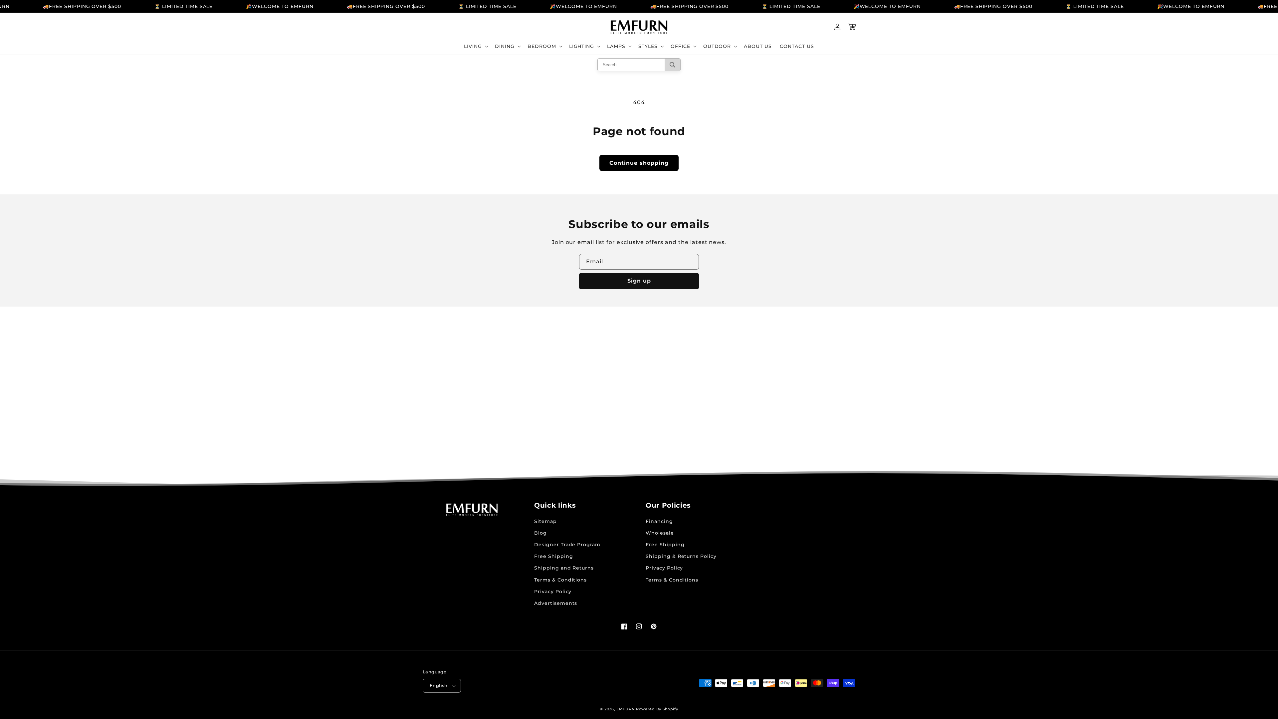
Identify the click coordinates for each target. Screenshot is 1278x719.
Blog (540, 533)
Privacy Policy (552, 592)
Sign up (639, 281)
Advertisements (555, 603)
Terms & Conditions (560, 580)
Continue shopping (639, 163)
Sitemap (545, 521)
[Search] (672, 65)
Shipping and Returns (564, 568)
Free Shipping (553, 556)
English (439, 685)
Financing (659, 521)
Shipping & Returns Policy (681, 556)
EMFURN (625, 709)
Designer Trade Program (567, 545)
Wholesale (660, 533)
